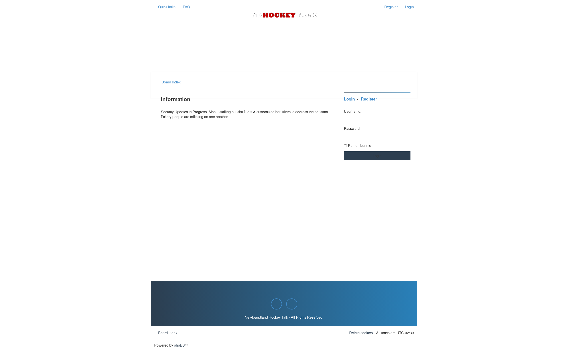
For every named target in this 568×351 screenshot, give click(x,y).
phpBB (179, 345)
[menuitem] (184, 7)
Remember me (359, 145)
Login (349, 99)
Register (369, 99)
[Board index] (284, 15)
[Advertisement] (284, 60)
